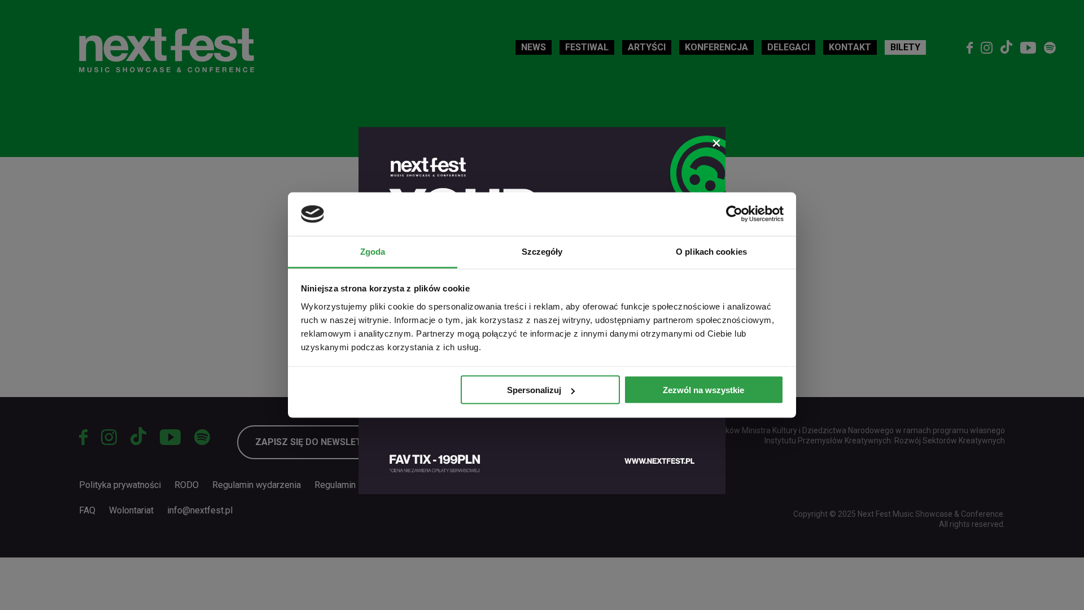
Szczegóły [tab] (542, 251)
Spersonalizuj (534, 390)
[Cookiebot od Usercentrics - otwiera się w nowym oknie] (734, 214)
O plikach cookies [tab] (711, 251)
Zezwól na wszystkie (703, 390)
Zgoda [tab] (373, 251)
